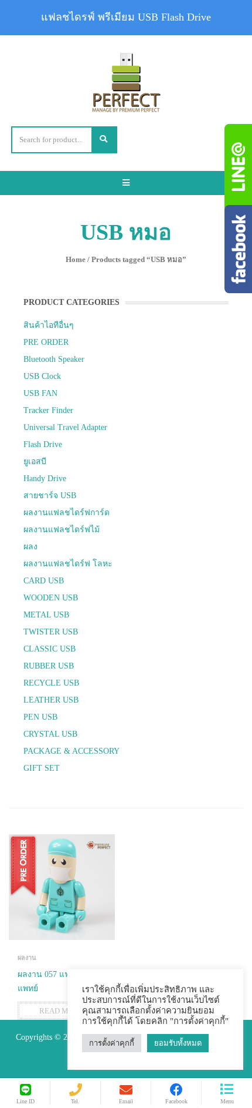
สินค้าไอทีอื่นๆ (48, 325)
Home (76, 259)
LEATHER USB (51, 700)
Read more (61, 1010)
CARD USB (43, 580)
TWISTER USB (50, 631)
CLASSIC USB (49, 648)
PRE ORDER (46, 342)
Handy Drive (44, 478)
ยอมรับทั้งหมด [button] (178, 1043)
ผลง (30, 546)
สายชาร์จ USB (49, 495)
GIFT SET (41, 768)
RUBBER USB (48, 666)
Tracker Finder (48, 410)
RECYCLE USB (51, 683)
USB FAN (40, 393)
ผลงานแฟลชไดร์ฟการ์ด (66, 512)
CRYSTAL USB (50, 734)
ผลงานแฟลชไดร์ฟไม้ (61, 529)
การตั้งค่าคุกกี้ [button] (111, 1043)
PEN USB (40, 717)
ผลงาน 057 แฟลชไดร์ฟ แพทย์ (59, 981)
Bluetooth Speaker (53, 359)
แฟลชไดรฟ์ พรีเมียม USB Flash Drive (126, 17)
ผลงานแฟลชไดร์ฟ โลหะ (68, 563)
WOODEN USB (50, 597)
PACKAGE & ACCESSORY (71, 751)
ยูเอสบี (34, 461)
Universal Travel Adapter (65, 427)
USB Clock (42, 376)
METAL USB (46, 614)
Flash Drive (42, 444)
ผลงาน (27, 957)
